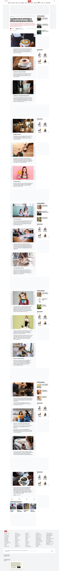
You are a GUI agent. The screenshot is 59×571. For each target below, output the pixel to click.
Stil (44, 2)
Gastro (39, 2)
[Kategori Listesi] (54, 1)
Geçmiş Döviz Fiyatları (49, 540)
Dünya (16, 2)
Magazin (22, 2)
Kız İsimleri (37, 546)
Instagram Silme (17, 546)
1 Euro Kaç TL (26, 544)
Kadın (26, 2)
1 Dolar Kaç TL (27, 543)
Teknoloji (35, 2)
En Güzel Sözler (37, 542)
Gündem (9, 2)
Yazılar (32, 2)
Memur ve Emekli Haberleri (7, 542)
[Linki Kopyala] (35, 28)
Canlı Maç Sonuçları (27, 545)
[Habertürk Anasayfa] (29, 1)
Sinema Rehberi (17, 543)
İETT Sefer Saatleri (48, 536)
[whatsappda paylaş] (32, 28)
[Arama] (5, 1)
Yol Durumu (16, 542)
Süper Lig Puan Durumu (28, 546)
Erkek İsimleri (37, 545)
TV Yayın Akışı (16, 544)
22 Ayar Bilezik (27, 542)
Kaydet (52, 550)
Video (42, 2)
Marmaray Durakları (38, 544)
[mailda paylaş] (33, 28)
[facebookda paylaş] (27, 28)
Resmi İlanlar (48, 2)
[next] (35, 508)
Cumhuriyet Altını (27, 541)
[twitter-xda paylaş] (29, 28)
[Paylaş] (34, 34)
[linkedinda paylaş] (30, 28)
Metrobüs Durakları (38, 543)
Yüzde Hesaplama (48, 539)
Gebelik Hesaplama (48, 537)
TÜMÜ (37, 120)
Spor (19, 2)
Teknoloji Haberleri (6, 541)
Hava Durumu (16, 541)
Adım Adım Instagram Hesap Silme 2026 (49, 543)
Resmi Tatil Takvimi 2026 (49, 544)
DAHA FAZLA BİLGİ (13, 567)
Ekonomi (13, 2)
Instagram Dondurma (17, 545)
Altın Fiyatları (6, 543)
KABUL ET (19, 567)
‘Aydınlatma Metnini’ (13, 565)
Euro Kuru (5, 545)
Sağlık (29, 2)
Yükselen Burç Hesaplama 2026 (50, 538)
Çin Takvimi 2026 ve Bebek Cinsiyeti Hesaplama (49, 535)
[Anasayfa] (5, 531)
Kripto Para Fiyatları (6, 546)
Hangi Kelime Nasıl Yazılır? (39, 541)
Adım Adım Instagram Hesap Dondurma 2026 (49, 541)
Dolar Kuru (5, 544)
